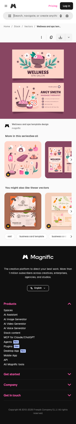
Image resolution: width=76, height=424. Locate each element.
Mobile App (10, 355)
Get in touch (12, 395)
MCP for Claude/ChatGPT (19, 337)
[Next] (71, 159)
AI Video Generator (15, 323)
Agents (11, 342)
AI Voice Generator (15, 328)
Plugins (11, 346)
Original (23, 49)
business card (59, 236)
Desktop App (14, 350)
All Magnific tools (14, 364)
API (6, 360)
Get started (12, 374)
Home (7, 26)
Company (10, 385)
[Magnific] (38, 258)
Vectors (28, 26)
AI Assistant (11, 314)
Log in (66, 6)
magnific (16, 128)
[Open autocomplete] (8, 15)
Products (10, 304)
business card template (32, 236)
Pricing (53, 6)
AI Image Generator (15, 319)
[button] (38, 288)
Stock (17, 26)
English (38, 287)
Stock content (12, 332)
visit (10, 236)
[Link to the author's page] (7, 126)
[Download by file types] (68, 37)
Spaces (8, 310)
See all (34, 136)
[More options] (41, 37)
